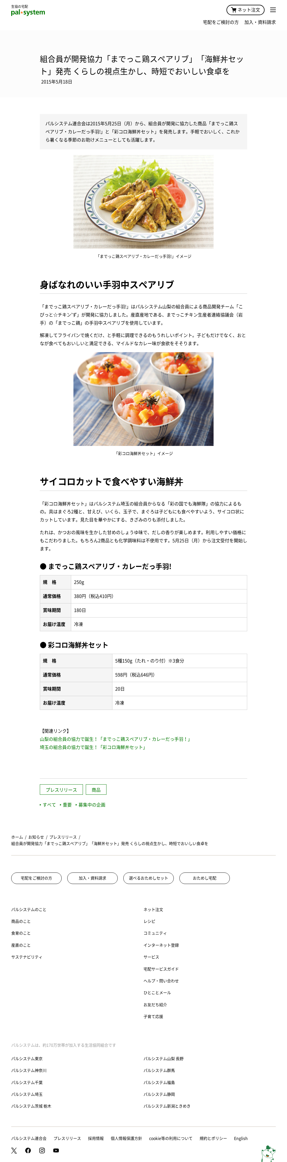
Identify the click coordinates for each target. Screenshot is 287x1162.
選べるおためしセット (148, 878)
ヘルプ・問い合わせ (161, 981)
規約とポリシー (213, 1138)
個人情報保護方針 (126, 1138)
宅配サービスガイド (161, 969)
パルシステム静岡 (159, 1094)
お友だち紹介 (155, 1005)
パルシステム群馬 (159, 1070)
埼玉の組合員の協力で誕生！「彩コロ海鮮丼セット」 (93, 747)
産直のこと (21, 945)
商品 (96, 790)
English (241, 1138)
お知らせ (36, 837)
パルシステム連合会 (29, 1138)
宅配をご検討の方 (221, 22)
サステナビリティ (27, 957)
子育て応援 (153, 1017)
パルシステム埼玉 (27, 1094)
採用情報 (96, 1138)
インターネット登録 (161, 945)
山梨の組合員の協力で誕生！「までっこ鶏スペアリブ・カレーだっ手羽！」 (116, 739)
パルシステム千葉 (27, 1082)
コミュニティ (155, 933)
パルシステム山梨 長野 (164, 1059)
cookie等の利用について (171, 1138)
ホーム (17, 837)
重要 (67, 805)
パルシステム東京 (27, 1059)
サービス (151, 957)
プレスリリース (61, 790)
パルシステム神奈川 (29, 1070)
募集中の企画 (91, 805)
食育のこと (21, 933)
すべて (49, 805)
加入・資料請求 (260, 22)
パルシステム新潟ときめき (167, 1106)
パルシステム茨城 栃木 (31, 1106)
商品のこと (21, 921)
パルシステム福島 (159, 1082)
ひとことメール (157, 993)
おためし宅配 (204, 878)
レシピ (149, 921)
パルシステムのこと (29, 910)
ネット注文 (249, 10)
